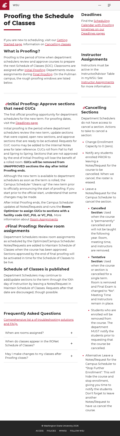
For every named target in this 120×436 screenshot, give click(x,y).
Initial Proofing (35, 70)
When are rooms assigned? (24, 333)
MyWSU (63, 431)
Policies (51, 431)
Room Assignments (44, 219)
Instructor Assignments (97, 82)
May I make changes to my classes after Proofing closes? (33, 356)
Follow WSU (77, 431)
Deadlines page (27, 123)
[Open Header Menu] (99, 5)
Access (39, 431)
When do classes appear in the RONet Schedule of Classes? (32, 343)
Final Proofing (42, 74)
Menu (107, 5)
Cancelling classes (58, 44)
